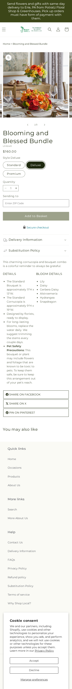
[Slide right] (44, 125)
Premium (14, 173)
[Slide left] (27, 125)
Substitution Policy (20, 586)
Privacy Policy (44, 650)
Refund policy (17, 577)
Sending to (16, 196)
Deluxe (36, 165)
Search (12, 509)
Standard (14, 165)
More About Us (18, 518)
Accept (34, 660)
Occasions (15, 467)
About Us (14, 485)
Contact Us (15, 542)
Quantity (9, 182)
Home (6, 43)
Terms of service (19, 594)
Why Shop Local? (19, 603)
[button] (50, 29)
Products (14, 476)
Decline (34, 670)
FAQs (11, 559)
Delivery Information (22, 551)
